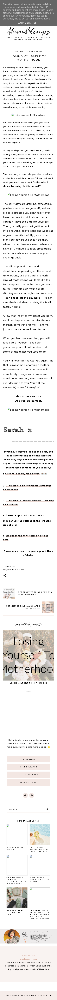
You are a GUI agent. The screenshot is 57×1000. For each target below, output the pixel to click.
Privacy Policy (28, 955)
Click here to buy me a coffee (22, 473)
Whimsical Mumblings (28, 27)
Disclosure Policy (28, 959)
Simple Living (28, 759)
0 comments (9, 567)
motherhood (18, 570)
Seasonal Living (28, 782)
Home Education (28, 767)
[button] (5, 576)
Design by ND (45, 995)
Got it (37, 23)
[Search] (47, 809)
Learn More (24, 23)
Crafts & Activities (28, 775)
